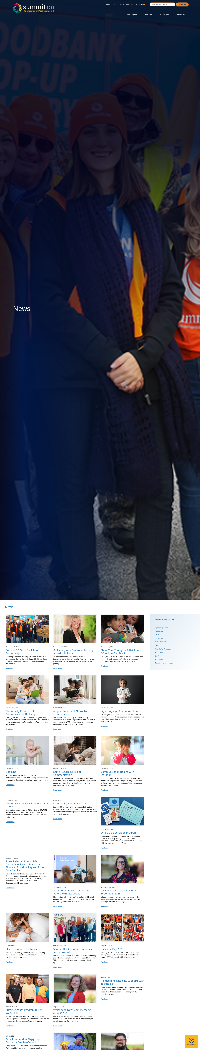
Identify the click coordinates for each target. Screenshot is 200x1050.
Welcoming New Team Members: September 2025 (120, 892)
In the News (159, 638)
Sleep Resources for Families (22, 949)
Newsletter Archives (163, 649)
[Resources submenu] (170, 14)
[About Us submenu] (186, 14)
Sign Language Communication (119, 711)
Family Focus (160, 631)
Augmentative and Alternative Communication (70, 713)
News (157, 645)
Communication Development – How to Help (27, 805)
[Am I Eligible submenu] (138, 14)
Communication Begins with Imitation (117, 773)
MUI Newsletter (161, 642)
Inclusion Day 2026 (112, 949)
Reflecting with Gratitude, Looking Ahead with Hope (73, 652)
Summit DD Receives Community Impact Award (72, 951)
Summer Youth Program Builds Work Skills (24, 1011)
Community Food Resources (70, 803)
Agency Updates (161, 627)
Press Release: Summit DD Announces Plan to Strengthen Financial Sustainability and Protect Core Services (26, 866)
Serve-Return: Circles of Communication (67, 773)
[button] (191, 1041)
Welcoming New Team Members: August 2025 (72, 1011)
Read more (10, 668)
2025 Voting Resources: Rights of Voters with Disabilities (72, 892)
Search (181, 4)
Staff (157, 656)
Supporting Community (164, 663)
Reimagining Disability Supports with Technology (122, 982)
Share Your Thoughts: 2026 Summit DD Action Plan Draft (121, 652)
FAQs (157, 635)
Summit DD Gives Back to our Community (23, 652)
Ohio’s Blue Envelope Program (119, 832)
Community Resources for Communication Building (21, 713)
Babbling (11, 771)
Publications (160, 652)
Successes (159, 659)
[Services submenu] (153, 14)
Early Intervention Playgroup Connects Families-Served (23, 1041)
